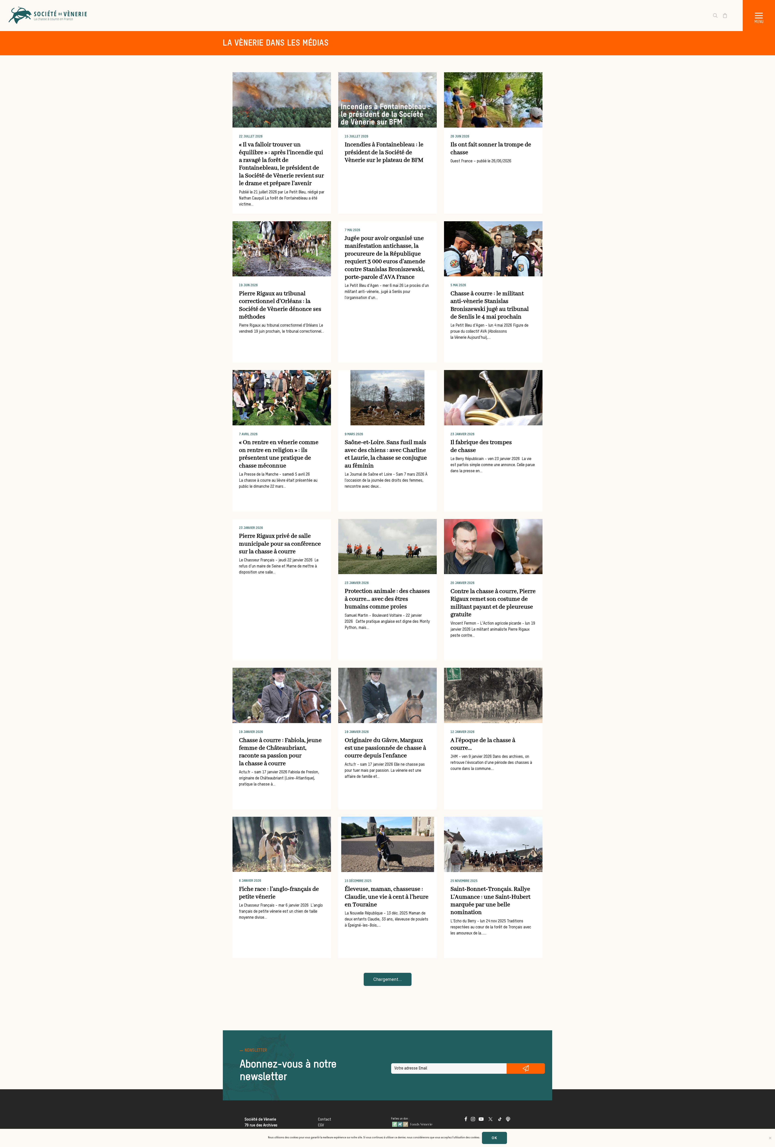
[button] (759, 15)
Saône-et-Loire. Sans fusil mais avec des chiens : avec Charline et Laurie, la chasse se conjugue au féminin (386, 454)
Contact (324, 1119)
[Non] (770, 1138)
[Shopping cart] (722, 15)
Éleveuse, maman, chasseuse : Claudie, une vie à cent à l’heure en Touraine (386, 897)
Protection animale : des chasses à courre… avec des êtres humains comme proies (387, 599)
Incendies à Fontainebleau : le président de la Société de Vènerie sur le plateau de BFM (384, 152)
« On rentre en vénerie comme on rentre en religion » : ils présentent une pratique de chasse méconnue (278, 454)
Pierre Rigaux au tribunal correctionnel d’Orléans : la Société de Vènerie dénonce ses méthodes (280, 305)
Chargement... (387, 979)
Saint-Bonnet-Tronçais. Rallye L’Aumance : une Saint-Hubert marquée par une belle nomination (490, 900)
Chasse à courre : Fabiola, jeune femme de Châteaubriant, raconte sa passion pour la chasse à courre (280, 752)
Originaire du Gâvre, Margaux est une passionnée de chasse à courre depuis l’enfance (385, 748)
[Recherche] (713, 15)
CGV (321, 1125)
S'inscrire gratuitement (526, 1068)
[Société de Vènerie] (48, 15)
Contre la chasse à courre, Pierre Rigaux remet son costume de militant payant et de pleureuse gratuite (493, 603)
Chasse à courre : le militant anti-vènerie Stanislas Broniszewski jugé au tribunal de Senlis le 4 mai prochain (489, 305)
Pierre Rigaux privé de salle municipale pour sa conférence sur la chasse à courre (280, 544)
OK (494, 1138)
